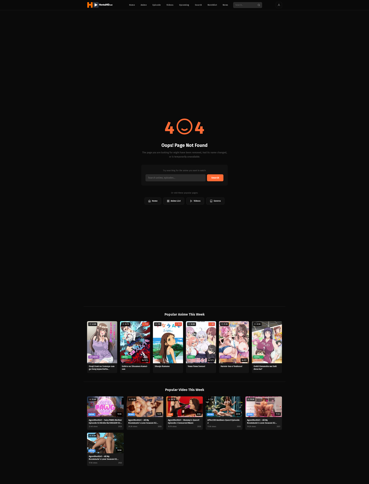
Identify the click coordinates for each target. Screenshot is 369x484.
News (225, 5)
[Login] (279, 5)
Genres (217, 201)
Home (132, 5)
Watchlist (212, 5)
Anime (144, 5)
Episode (157, 5)
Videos (169, 5)
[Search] (259, 5)
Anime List (176, 201)
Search (198, 5)
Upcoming (184, 5)
